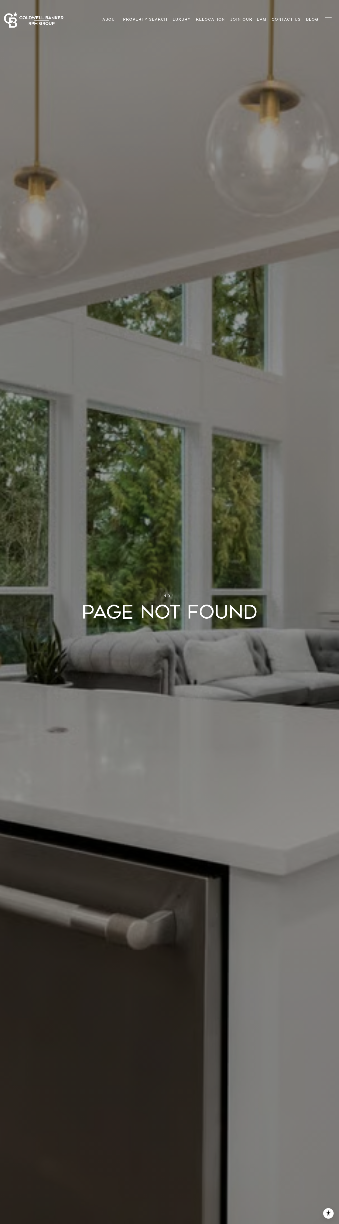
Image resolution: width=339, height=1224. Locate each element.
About (110, 19)
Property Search (145, 19)
